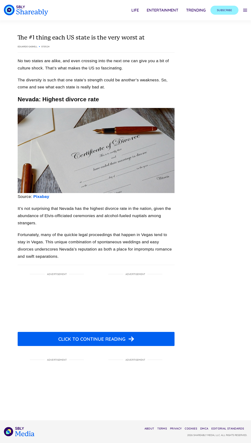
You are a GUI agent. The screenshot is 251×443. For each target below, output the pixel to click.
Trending (196, 10)
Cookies (191, 428)
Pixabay (41, 196)
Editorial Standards (227, 428)
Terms (162, 428)
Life (135, 10)
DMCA (204, 428)
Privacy (176, 428)
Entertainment (162, 10)
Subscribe (224, 10)
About (149, 428)
